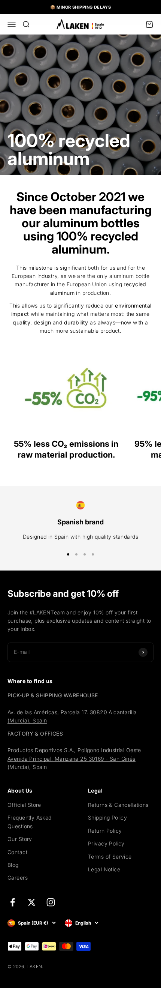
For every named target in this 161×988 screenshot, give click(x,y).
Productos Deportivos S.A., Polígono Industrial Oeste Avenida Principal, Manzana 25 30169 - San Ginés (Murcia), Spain (74, 758)
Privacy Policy (106, 843)
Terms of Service (110, 856)
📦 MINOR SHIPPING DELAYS (80, 7)
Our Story (19, 839)
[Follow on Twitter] (32, 902)
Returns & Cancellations (118, 805)
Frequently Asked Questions (29, 821)
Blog (13, 865)
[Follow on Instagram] (51, 902)
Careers (17, 877)
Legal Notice (104, 869)
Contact (17, 852)
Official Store (24, 805)
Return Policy (105, 830)
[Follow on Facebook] (12, 902)
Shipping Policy (107, 817)
